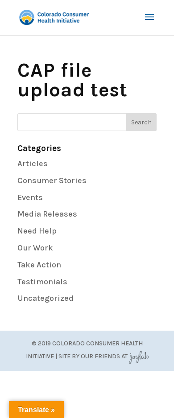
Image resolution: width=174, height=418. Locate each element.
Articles (32, 163)
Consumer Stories (52, 180)
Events (30, 197)
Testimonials (42, 282)
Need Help (37, 231)
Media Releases (47, 214)
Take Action (39, 265)
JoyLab (139, 356)
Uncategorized (45, 298)
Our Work (35, 248)
